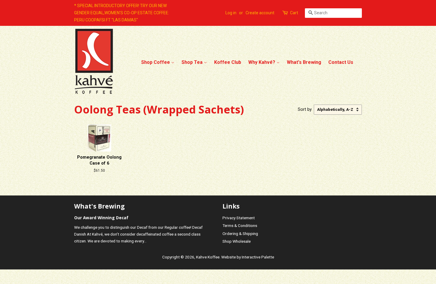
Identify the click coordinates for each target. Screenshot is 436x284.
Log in (230, 12)
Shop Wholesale (236, 241)
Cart (294, 12)
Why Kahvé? (262, 62)
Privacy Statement (238, 217)
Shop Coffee (156, 62)
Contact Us (340, 62)
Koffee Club (227, 62)
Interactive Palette (258, 257)
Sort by (305, 109)
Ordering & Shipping (240, 233)
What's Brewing (304, 62)
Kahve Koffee (207, 257)
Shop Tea (193, 62)
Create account (260, 12)
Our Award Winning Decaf (101, 217)
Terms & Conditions (239, 225)
